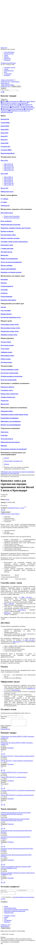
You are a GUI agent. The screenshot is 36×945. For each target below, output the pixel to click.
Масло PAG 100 (9, 167)
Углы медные (5, 348)
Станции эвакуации (7, 248)
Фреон (6, 906)
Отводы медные (6, 342)
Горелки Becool (5, 729)
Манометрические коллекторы (10, 224)
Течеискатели (5, 205)
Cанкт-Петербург (9, 52)
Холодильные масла (10, 908)
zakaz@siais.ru (15, 81)
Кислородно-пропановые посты (11, 317)
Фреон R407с (5, 129)
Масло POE (4, 173)
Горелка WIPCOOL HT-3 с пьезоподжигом (13, 777)
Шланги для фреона (7, 231)
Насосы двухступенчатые (11, 217)
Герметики (4, 435)
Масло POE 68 (8, 181)
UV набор (4, 202)
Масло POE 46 (8, 180)
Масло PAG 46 (8, 164)
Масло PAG (4, 160)
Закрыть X (4, 99)
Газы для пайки (6, 310)
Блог (5, 72)
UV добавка (4, 199)
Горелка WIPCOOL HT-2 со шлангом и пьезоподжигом (17, 795)
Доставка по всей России (8, 63)
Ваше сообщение (6, 725)
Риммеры (4, 283)
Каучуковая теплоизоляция (9, 373)
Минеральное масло (7, 191)
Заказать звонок (16, 86)
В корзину (4, 508)
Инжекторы (4, 255)
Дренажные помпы (7, 411)
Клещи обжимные (6, 296)
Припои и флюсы (6, 314)
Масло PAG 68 (8, 165)
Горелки (3, 307)
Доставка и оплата (9, 67)
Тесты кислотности (7, 438)
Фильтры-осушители (7, 387)
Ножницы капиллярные (8, 300)
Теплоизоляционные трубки (9, 369)
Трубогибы (4, 289)
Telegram (11, 603)
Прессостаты (5, 404)
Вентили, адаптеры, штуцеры (10, 238)
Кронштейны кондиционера (10, 418)
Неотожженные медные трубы (10, 328)
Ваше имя (4, 716)
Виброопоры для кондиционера (11, 421)
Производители (9, 70)
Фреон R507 (4, 133)
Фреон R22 (4, 139)
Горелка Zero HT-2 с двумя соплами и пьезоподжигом (17, 760)
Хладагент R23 (5, 146)
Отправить (4, 901)
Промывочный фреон (8, 153)
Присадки (4, 445)
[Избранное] (2, 752)
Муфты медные (6, 359)
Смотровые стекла (7, 390)
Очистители (4, 432)
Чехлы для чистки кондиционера (11, 262)
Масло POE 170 (9, 185)
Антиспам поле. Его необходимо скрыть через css (15, 713)
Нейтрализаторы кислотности (10, 442)
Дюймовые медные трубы (9, 334)
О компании (8, 73)
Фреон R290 (4, 143)
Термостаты (4, 400)
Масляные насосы (6, 252)
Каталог (3, 88)
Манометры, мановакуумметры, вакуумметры (16, 228)
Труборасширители (7, 286)
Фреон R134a (5, 119)
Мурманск (7, 60)
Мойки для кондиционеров (9, 258)
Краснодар (7, 58)
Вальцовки (4, 279)
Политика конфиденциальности (10, 932)
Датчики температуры (8, 397)
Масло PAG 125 (9, 168)
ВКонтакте (7, 613)
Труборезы (4, 293)
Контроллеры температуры (9, 394)
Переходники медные (7, 355)
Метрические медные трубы (10, 331)
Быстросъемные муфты (8, 235)
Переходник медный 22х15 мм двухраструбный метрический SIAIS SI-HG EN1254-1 (15, 819)
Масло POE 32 (8, 178)
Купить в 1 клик (19, 508)
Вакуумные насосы (7, 212)
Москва (6, 57)
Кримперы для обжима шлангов (11, 272)
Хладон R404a (5, 122)
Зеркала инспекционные (8, 269)
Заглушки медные (6, 362)
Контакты (7, 75)
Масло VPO (4, 188)
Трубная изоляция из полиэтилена (11, 376)
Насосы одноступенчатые (12, 216)
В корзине (11, 508)
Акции (6, 69)
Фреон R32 (4, 136)
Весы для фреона (6, 221)
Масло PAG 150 (9, 170)
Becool (7, 499)
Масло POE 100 (9, 183)
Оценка (3, 718)
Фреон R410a (5, 126)
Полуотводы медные (7, 345)
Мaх (5, 603)
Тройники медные (6, 352)
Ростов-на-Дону (9, 53)
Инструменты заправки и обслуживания (16, 909)
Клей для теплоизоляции (8, 380)
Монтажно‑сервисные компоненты (14, 911)
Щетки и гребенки (6, 265)
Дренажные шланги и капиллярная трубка (14, 414)
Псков (6, 55)
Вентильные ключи (7, 245)
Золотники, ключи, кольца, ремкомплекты (14, 241)
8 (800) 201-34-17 (6, 81)
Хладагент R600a (6, 150)
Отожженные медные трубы (10, 324)
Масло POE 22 (8, 177)
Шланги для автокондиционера (11, 425)
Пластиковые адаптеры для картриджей (13, 449)
